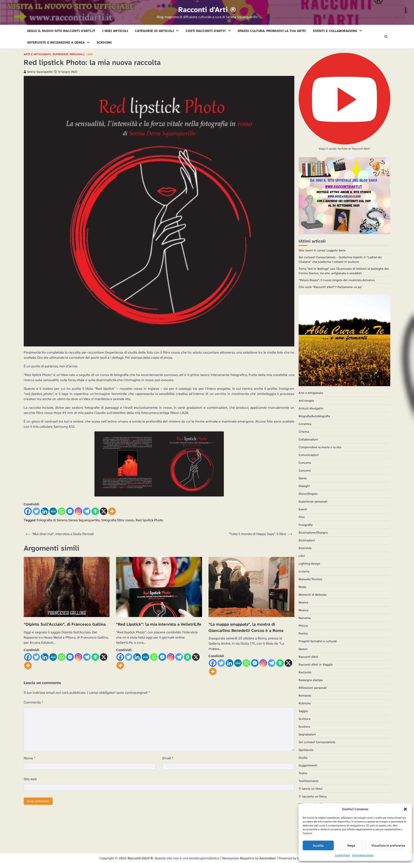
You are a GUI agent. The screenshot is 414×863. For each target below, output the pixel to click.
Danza (303, 478)
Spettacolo (306, 750)
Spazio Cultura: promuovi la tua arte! (272, 31)
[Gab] (95, 511)
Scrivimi (104, 42)
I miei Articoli (115, 31)
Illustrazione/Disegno (313, 532)
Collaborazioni (308, 439)
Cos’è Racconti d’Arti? (206, 31)
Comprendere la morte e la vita (320, 447)
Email (167, 758)
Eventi (303, 509)
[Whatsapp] (61, 511)
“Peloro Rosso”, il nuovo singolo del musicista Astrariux (337, 280)
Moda (302, 587)
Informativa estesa (362, 855)
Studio (303, 758)
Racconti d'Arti (308, 657)
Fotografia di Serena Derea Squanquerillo (68, 520)
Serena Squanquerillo (40, 72)
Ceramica (305, 424)
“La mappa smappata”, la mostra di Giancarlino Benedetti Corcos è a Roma (246, 627)
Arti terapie (306, 401)
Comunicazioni (309, 455)
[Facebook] (28, 511)
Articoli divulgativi (311, 408)
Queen (303, 649)
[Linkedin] (45, 511)
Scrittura (304, 719)
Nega (351, 845)
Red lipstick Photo (149, 520)
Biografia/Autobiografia (314, 416)
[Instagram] (78, 511)
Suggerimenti (308, 765)
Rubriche (305, 703)
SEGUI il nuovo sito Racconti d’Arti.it (61, 31)
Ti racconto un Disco (313, 796)
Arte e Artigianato (37, 54)
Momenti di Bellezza (312, 595)
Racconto (305, 672)
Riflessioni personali (313, 688)
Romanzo (305, 695)
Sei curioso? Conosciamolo (317, 742)
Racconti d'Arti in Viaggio (316, 664)
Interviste (305, 548)
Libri (89, 54)
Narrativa (305, 618)
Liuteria (304, 571)
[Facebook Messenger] (70, 511)
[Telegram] (87, 511)
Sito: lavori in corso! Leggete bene (322, 250)
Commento (33, 702)
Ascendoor (267, 858)
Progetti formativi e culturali (318, 641)
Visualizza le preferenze (388, 845)
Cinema (304, 432)
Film (302, 517)
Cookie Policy (342, 855)
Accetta (318, 845)
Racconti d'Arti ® (207, 9)
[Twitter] (36, 511)
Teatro (303, 773)
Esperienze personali (68, 54)
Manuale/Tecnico (310, 579)
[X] (103, 511)
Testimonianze (308, 781)
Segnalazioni (307, 734)
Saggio (303, 711)
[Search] (386, 36)
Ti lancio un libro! (311, 789)
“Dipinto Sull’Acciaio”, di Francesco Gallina (65, 624)
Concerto (305, 463)
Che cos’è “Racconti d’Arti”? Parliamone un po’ (330, 287)
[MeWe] (53, 511)
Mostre (303, 602)
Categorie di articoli (154, 31)
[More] (112, 511)
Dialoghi (304, 486)
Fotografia (305, 525)
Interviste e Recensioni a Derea (56, 42)
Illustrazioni (307, 540)
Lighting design (309, 563)
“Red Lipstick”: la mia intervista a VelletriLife (158, 624)
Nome (30, 758)
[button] (405, 809)
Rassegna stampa (311, 680)
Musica (303, 610)
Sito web (30, 779)
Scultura (304, 726)
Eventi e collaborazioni (335, 31)
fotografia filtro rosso (118, 520)
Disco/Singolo (308, 494)
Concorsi (305, 470)
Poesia (303, 633)
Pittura (303, 626)
